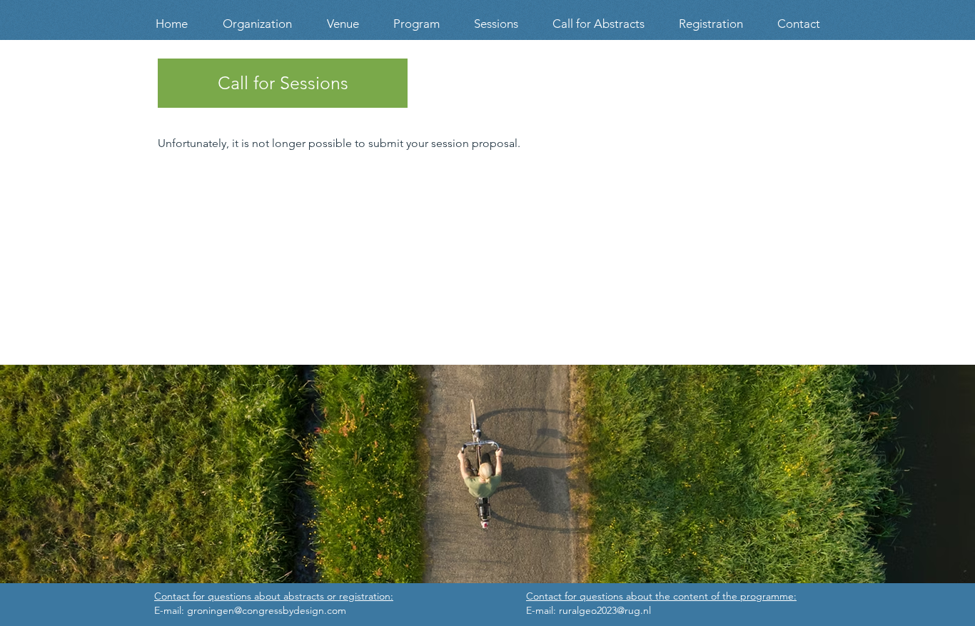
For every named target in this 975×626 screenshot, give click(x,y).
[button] (342, 24)
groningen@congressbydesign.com (266, 610)
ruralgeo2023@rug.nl (605, 610)
